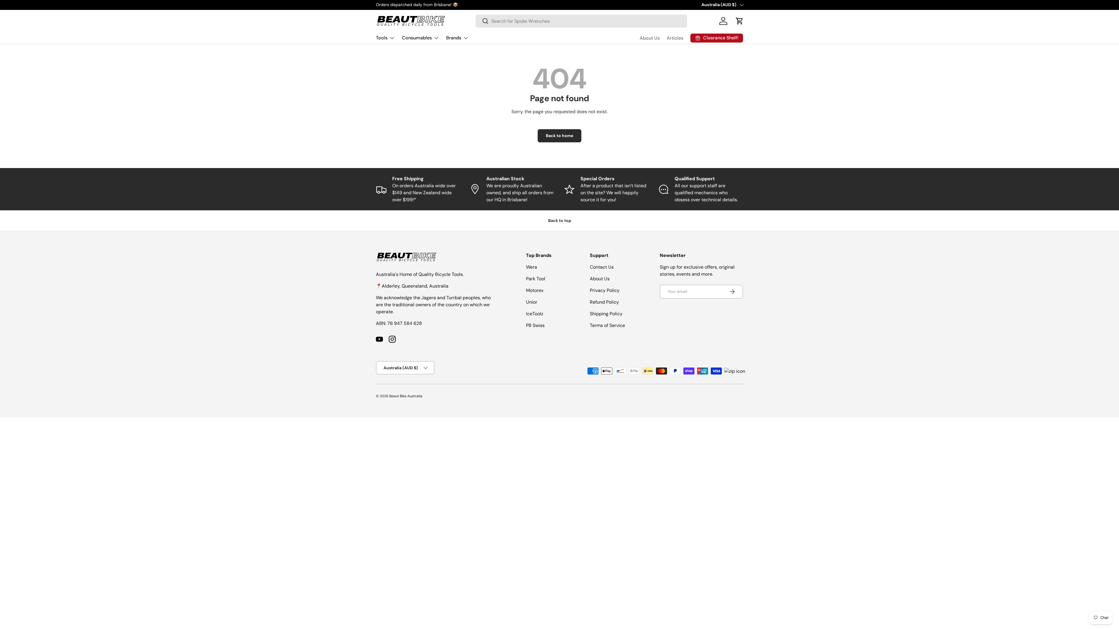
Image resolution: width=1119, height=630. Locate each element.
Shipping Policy (606, 314)
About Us (650, 38)
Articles (675, 38)
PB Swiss (535, 325)
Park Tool (535, 279)
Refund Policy (604, 302)
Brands (453, 38)
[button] (739, 21)
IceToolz (534, 314)
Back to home (559, 135)
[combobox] (581, 21)
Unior (531, 302)
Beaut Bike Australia (405, 396)
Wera (531, 267)
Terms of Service (607, 325)
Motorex (534, 290)
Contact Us (602, 267)
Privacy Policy (605, 290)
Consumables (417, 38)
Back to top (559, 220)
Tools (382, 38)
